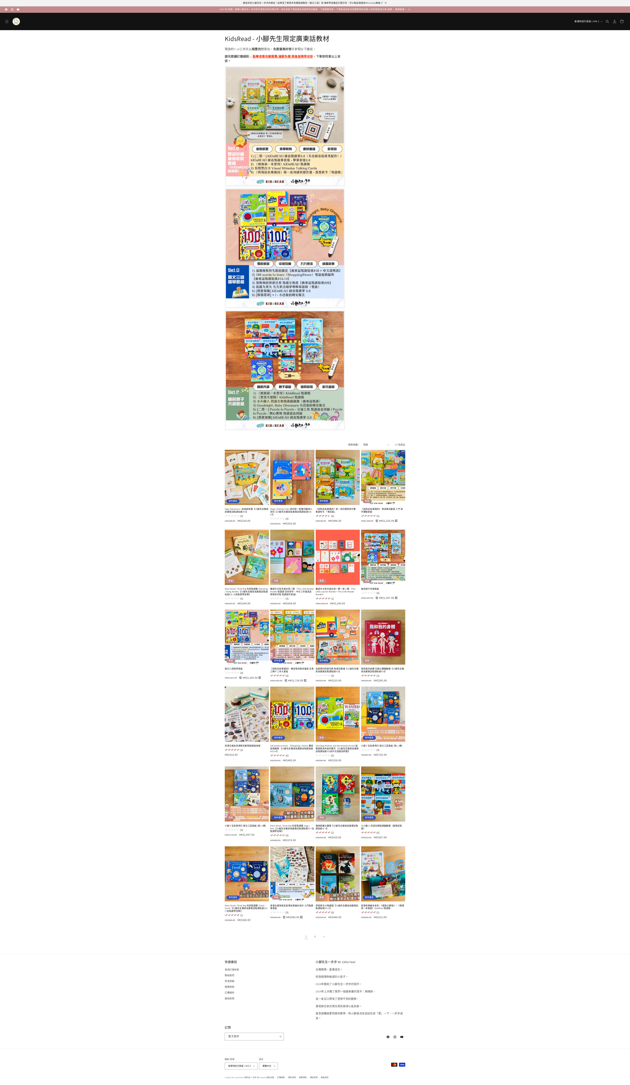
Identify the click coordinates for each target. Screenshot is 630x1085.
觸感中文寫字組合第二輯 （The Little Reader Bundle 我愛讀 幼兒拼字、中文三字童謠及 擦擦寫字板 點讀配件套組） (292, 592)
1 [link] (306, 936)
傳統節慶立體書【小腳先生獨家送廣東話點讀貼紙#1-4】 (337, 827)
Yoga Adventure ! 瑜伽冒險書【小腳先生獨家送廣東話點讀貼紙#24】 (246, 510)
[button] (6, 21)
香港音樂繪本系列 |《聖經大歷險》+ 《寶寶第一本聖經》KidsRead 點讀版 (382, 907)
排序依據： (354, 444)
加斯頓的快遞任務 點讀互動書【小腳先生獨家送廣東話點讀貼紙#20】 (337, 670)
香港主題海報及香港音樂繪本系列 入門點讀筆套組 (291, 907)
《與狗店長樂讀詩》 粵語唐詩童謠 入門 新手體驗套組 (382, 510)
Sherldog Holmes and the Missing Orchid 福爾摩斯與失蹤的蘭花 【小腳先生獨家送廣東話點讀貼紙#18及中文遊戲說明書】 (337, 748)
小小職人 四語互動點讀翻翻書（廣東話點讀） (381, 827)
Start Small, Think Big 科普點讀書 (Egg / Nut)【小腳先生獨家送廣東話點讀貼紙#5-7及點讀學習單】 (292, 828)
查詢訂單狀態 (232, 969)
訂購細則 (229, 992)
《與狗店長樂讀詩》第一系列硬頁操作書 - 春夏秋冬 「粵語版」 (336, 510)
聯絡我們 (229, 975)
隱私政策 (292, 1077)
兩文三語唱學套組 (234, 668)
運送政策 (229, 998)
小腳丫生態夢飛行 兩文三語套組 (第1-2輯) (381, 745)
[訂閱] (280, 1036)
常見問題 (229, 981)
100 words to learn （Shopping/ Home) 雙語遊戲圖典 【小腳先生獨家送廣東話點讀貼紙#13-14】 (291, 748)
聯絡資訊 (325, 1077)
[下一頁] (323, 936)
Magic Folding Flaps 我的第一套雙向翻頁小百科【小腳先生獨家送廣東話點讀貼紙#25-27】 (291, 512)
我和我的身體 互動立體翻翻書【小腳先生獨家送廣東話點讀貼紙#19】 (382, 670)
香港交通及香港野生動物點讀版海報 (243, 745)
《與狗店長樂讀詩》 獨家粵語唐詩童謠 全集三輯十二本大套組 (292, 670)
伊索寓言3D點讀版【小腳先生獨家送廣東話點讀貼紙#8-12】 (337, 907)
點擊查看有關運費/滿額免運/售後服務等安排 (283, 56)
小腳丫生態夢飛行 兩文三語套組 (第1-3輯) (245, 825)
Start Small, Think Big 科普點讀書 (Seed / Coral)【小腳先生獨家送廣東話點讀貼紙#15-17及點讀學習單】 (246, 908)
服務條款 (229, 986)
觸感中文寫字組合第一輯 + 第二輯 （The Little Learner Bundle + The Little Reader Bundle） (336, 592)
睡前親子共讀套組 (370, 589)
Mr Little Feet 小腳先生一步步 (244, 1077)
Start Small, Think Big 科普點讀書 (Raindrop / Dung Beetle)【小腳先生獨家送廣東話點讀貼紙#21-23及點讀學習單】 (246, 592)
